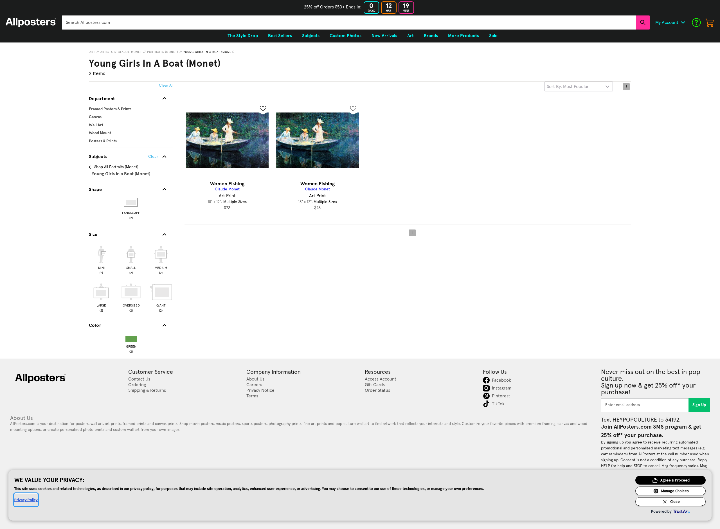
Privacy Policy (26, 499)
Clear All (166, 85)
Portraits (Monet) (162, 52)
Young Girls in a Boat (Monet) (209, 52)
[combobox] (349, 22)
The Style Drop (243, 35)
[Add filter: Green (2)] (131, 338)
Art (92, 52)
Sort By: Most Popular (568, 86)
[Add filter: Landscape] (131, 202)
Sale (493, 35)
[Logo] (31, 22)
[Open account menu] (682, 22)
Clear (153, 157)
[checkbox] (101, 259)
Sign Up (699, 405)
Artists (106, 52)
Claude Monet (130, 52)
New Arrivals (384, 35)
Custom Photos (345, 35)
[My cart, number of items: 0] (709, 22)
